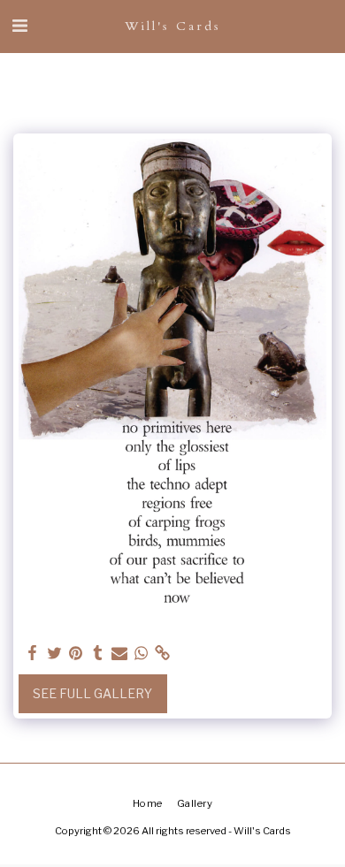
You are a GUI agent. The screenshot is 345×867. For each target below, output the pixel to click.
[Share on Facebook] (33, 653)
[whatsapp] (142, 653)
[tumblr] (98, 653)
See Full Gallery (92, 693)
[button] (19, 25)
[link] (163, 653)
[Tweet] (55, 653)
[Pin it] (76, 653)
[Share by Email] (119, 653)
